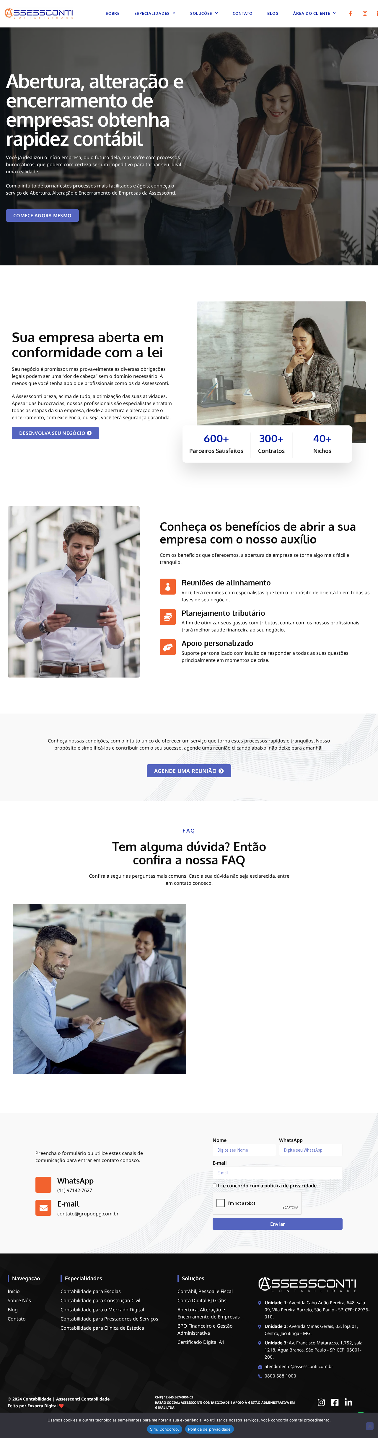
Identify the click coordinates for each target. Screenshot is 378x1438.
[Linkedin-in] (349, 1402)
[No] (370, 1426)
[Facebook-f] (350, 13)
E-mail (220, 1163)
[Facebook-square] (335, 1402)
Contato (242, 13)
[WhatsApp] (43, 1185)
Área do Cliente (311, 13)
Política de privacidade (209, 1429)
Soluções (201, 13)
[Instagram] (365, 13)
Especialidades (152, 13)
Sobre (113, 13)
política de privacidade (290, 1185)
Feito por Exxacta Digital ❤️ (36, 1405)
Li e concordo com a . (268, 1185)
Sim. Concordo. (164, 1429)
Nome (220, 1140)
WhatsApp (75, 1180)
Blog (272, 13)
